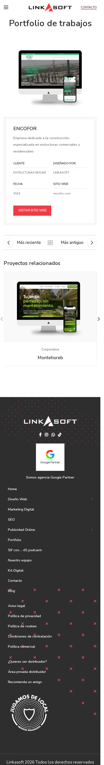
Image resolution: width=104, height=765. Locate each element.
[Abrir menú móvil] (6, 7)
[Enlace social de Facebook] (40, 434)
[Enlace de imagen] (50, 77)
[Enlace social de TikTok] (59, 434)
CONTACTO (89, 7)
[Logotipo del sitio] (50, 7)
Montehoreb (50, 358)
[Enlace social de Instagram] (46, 434)
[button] (99, 319)
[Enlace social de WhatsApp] (53, 434)
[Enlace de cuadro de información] (70, 189)
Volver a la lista (50, 242)
